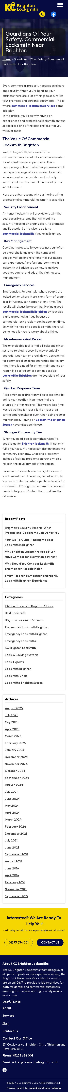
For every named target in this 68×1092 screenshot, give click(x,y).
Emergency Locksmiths (20, 641)
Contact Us (50, 942)
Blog (5, 1023)
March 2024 (13, 819)
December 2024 (16, 757)
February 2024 (15, 826)
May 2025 (11, 722)
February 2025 (15, 743)
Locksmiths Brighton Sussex (24, 683)
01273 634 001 (19, 942)
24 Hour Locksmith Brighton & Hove (29, 606)
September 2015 (16, 896)
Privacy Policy (14, 1087)
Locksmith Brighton (18, 669)
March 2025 (13, 736)
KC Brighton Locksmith (20, 648)
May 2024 (12, 805)
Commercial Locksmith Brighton (26, 627)
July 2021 (11, 840)
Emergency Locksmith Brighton (26, 634)
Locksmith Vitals (16, 676)
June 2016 (12, 868)
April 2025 (12, 729)
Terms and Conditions (37, 1087)
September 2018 (16, 854)
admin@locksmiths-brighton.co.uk (35, 1062)
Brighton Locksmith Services (24, 620)
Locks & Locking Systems (21, 655)
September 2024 (17, 778)
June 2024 (12, 799)
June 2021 (12, 847)
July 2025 (11, 715)
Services (8, 1015)
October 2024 (15, 771)
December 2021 (16, 833)
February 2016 (15, 882)
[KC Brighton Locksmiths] (21, 7)
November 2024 (16, 764)
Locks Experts (14, 662)
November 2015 (16, 889)
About (6, 1008)
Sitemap (57, 1087)
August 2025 (14, 708)
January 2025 (14, 750)
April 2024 (12, 813)
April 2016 (12, 875)
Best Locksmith (15, 613)
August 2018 (13, 861)
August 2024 (14, 785)
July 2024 (11, 792)
